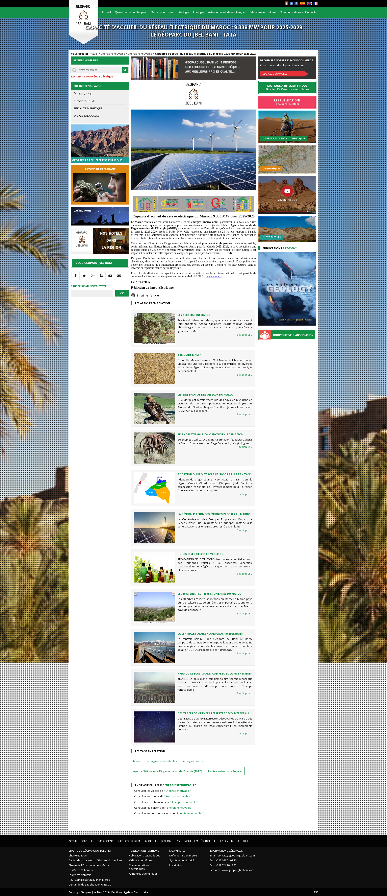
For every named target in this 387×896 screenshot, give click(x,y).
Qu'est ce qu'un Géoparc (131, 12)
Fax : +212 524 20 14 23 (223, 865)
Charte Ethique (78, 855)
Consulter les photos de (163, 796)
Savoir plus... (244, 334)
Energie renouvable (113, 53)
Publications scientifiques (144, 855)
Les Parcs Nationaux (81, 870)
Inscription (175, 865)
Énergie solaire (83, 94)
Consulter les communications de (168, 813)
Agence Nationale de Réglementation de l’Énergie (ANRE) (167, 771)
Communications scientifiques (139, 867)
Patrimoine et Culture (262, 12)
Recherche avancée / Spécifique (92, 76)
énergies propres (194, 761)
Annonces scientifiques (143, 873)
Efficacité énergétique (88, 108)
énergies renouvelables (162, 761)
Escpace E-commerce (275, 73)
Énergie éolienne (84, 101)
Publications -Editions (144, 850)
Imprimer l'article (148, 295)
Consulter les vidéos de (162, 791)
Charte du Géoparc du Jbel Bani (90, 850)
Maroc (137, 761)
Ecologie (198, 12)
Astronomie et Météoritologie (226, 12)
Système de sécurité (181, 860)
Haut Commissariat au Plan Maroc (89, 879)
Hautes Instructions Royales (225, 771)
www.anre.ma (214, 276)
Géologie (183, 12)
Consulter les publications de (166, 802)
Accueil (106, 12)
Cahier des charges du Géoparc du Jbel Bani (95, 860)
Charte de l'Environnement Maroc (89, 865)
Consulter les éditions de (163, 807)
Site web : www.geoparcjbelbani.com (232, 870)
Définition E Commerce (183, 855)
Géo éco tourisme (162, 12)
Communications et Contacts (298, 12)
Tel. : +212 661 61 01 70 (223, 860)
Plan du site (141, 892)
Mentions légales (121, 892)
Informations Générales (226, 850)
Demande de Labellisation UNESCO (90, 884)
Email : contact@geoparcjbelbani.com (232, 855)
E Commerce (177, 850)
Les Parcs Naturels (80, 875)
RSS (316, 892)
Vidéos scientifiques (141, 860)
